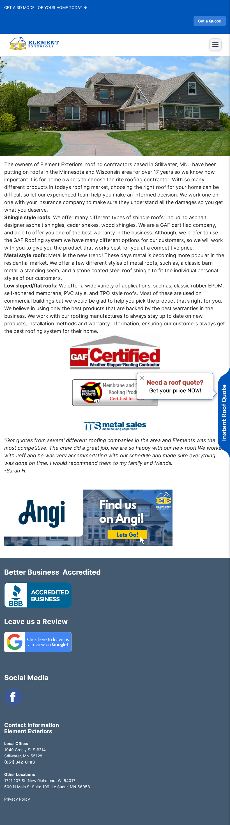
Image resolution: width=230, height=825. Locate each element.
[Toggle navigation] (215, 44)
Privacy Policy (17, 799)
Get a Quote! (209, 21)
